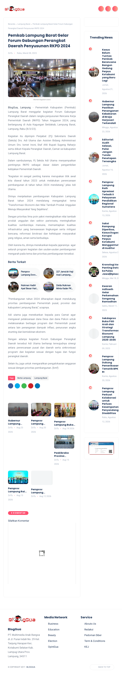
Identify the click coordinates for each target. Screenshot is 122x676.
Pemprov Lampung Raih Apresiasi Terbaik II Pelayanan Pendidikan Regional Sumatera (17, 490)
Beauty (52, 635)
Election (52, 640)
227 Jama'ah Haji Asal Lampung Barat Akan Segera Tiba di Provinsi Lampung (64, 273)
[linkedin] (37, 385)
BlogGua (30, 667)
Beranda (11, 24)
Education (53, 629)
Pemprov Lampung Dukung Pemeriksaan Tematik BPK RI (40, 422)
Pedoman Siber (93, 635)
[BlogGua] (14, 8)
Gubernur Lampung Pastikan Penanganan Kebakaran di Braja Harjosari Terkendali (17, 422)
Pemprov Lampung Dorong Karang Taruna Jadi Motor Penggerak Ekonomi (29, 273)
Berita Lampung (24, 378)
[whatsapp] (24, 385)
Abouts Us (90, 623)
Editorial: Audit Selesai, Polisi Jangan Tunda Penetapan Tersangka (109, 150)
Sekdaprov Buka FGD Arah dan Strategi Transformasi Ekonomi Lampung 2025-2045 (111, 329)
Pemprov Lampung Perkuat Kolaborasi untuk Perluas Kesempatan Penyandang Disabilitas (40, 491)
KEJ (86, 646)
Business (53, 623)
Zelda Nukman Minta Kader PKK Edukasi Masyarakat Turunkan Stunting (64, 287)
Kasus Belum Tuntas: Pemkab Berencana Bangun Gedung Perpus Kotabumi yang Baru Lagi (109, 65)
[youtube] (75, 667)
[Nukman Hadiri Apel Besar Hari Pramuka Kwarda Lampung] (13, 287)
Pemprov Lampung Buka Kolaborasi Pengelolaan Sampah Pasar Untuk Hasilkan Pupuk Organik (64, 423)
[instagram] (69, 667)
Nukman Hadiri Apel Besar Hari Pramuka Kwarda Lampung (29, 287)
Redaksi (88, 629)
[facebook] (10, 385)
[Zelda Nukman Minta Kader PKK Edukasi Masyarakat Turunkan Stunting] (48, 287)
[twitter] (17, 385)
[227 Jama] (48, 273)
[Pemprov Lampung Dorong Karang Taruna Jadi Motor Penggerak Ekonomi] (13, 273)
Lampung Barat (23, 24)
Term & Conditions (94, 640)
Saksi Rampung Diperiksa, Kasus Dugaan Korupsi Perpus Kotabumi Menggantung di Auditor (111, 236)
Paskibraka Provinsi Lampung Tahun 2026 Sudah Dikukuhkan (61, 454)
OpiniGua (53, 646)
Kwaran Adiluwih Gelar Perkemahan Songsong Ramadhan (110, 294)
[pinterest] (30, 385)
